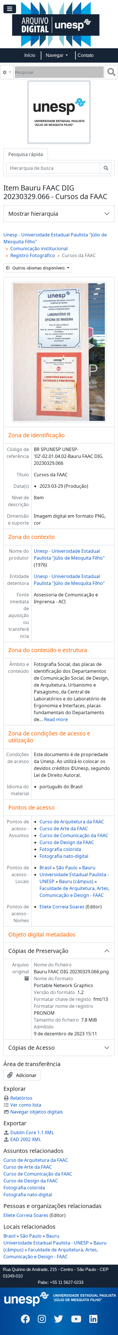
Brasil (46, 867)
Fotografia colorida (60, 849)
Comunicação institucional (39, 248)
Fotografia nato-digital (64, 856)
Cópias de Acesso (31, 1047)
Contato (86, 55)
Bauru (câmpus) (76, 881)
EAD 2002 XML (25, 1139)
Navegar (55, 55)
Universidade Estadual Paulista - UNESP (46, 1243)
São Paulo (67, 867)
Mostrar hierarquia (33, 213)
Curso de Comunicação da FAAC (74, 835)
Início (29, 55)
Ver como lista (25, 1105)
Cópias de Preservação (38, 951)
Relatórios (21, 1098)
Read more (56, 719)
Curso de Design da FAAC (67, 842)
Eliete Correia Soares (62, 907)
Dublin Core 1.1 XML (32, 1132)
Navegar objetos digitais (36, 1112)
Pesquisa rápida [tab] (25, 154)
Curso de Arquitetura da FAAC (72, 821)
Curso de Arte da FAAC (64, 828)
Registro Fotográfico (32, 255)
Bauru (88, 867)
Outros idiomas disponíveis (38, 268)
